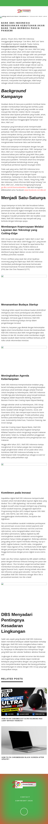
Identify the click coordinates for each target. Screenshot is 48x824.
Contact (25, 797)
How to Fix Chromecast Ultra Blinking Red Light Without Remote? (22, 720)
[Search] (46, 3)
